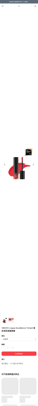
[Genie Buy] (19, 6)
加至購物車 (19, 354)
